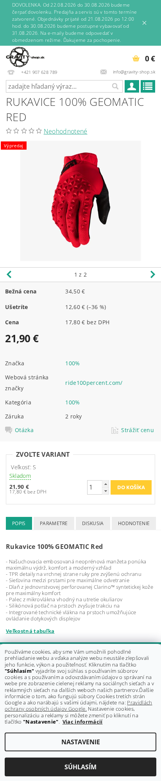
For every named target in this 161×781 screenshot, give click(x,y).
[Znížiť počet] (105, 491)
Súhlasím (80, 767)
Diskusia (93, 523)
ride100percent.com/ (93, 382)
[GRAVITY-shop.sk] (25, 56)
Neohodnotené (66, 131)
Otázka (24, 430)
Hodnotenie (134, 523)
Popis (19, 523)
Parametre (54, 523)
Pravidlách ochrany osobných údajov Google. (78, 705)
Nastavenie (80, 742)
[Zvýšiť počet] (105, 484)
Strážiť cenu (137, 430)
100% (72, 363)
